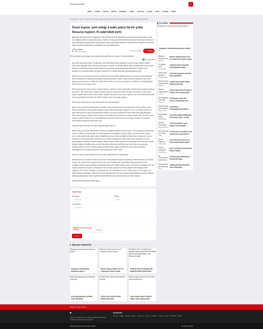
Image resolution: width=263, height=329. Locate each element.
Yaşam (149, 11)
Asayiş (105, 11)
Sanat (131, 11)
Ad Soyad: (76, 196)
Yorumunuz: (76, 204)
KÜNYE (173, 11)
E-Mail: (116, 196)
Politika (140, 11)
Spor (157, 11)
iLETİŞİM (165, 11)
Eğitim (113, 11)
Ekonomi (122, 11)
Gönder (77, 236)
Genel (89, 11)
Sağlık (97, 11)
